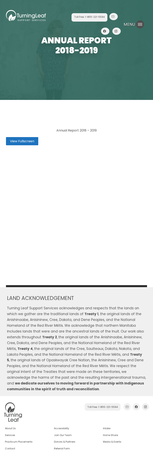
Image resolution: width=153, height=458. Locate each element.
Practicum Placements (18, 441)
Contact (10, 448)
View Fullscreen (22, 141)
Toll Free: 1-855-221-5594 (89, 17)
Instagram (116, 35)
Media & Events (112, 441)
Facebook (105, 35)
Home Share (110, 435)
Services (10, 435)
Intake (106, 428)
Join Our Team (63, 435)
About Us (10, 428)
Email (113, 20)
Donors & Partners (64, 441)
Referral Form (62, 448)
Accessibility (61, 428)
